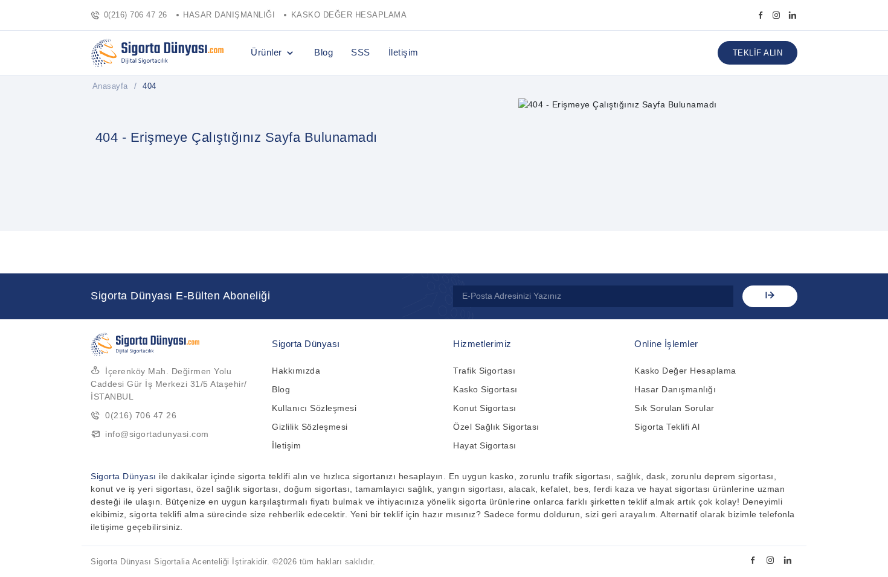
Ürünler (266, 52)
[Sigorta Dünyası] (157, 53)
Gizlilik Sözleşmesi (310, 427)
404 (149, 86)
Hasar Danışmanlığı (675, 389)
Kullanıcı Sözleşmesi (314, 408)
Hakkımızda (296, 370)
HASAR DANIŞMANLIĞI (229, 14)
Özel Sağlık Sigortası (496, 427)
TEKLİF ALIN (758, 52)
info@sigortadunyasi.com (157, 434)
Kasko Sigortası (485, 389)
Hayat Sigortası (484, 445)
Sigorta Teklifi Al (667, 427)
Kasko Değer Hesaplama (685, 370)
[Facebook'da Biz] (761, 15)
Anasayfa (110, 86)
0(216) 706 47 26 (135, 14)
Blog (323, 52)
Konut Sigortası (484, 408)
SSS (360, 52)
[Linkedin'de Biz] (793, 15)
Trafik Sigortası (484, 370)
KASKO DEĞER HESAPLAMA (349, 14)
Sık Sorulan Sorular (674, 408)
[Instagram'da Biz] (776, 15)
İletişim (403, 52)
